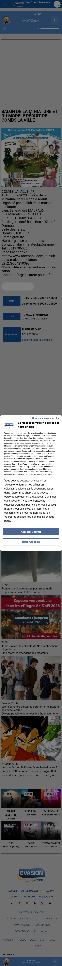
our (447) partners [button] (18, 433)
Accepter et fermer (31, 531)
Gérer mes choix (31, 541)
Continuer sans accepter (45, 418)
